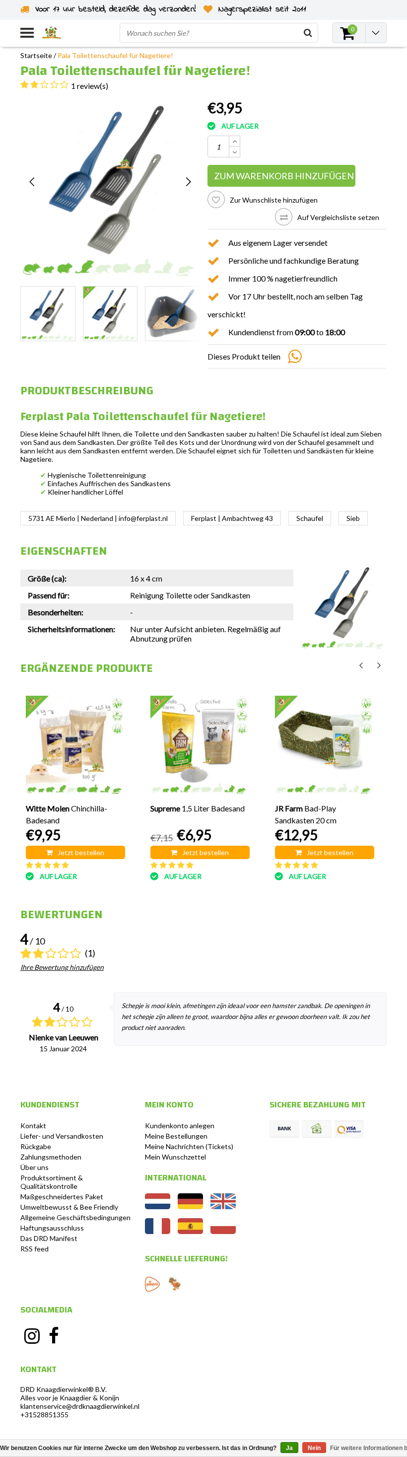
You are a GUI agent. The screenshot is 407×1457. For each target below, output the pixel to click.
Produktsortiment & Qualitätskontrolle (51, 1181)
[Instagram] (31, 1335)
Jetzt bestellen (81, 852)
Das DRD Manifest (48, 1238)
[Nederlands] (157, 1206)
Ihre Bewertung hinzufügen (62, 967)
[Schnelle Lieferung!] (152, 1284)
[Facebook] (54, 1335)
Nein (314, 1448)
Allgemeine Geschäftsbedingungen (75, 1217)
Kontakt (33, 1125)
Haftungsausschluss (52, 1228)
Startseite (36, 55)
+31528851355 (44, 1414)
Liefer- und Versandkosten (61, 1136)
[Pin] (349, 1129)
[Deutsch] (190, 1206)
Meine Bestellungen (176, 1136)
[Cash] (317, 1129)
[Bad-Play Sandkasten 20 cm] (324, 745)
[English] (223, 1206)
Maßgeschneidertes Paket (61, 1196)
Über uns (34, 1167)
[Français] (157, 1231)
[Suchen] (308, 33)
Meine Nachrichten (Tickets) (189, 1146)
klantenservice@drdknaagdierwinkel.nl (79, 1406)
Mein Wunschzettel (175, 1157)
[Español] (190, 1231)
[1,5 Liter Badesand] (200, 745)
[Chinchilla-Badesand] (75, 745)
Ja (289, 1448)
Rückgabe (35, 1146)
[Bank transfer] (284, 1129)
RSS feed (34, 1248)
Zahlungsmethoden (50, 1157)
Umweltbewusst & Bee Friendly (69, 1207)
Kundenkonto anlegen (179, 1125)
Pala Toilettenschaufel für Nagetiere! (115, 55)
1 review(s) (89, 85)
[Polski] (223, 1231)
